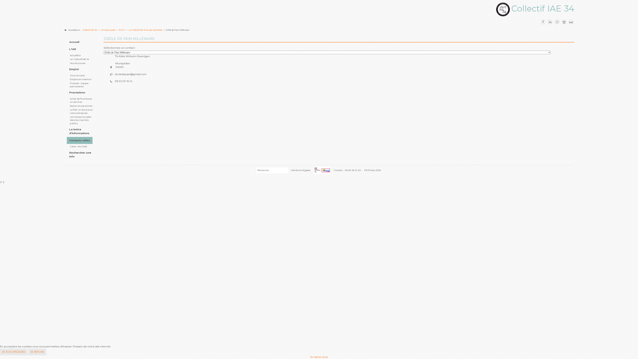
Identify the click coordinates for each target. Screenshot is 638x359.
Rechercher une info (80, 154)
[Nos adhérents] (571, 22)
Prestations (77, 92)
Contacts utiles (79, 140)
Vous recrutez (77, 75)
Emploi (74, 69)
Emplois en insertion (81, 79)
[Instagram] (557, 22)
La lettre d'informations (79, 131)
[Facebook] (543, 22)
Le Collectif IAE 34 (79, 59)
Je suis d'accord (13, 351)
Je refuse (37, 351)
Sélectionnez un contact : (120, 47)
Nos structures (77, 63)
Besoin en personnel (81, 106)
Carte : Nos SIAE (78, 146)
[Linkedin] (550, 22)
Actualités (75, 55)
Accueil (74, 42)
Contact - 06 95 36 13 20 (347, 170)
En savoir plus (319, 357)
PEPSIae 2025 (372, 170)
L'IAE (72, 49)
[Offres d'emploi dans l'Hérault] (564, 22)
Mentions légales (300, 170)
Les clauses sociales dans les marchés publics (80, 120)
